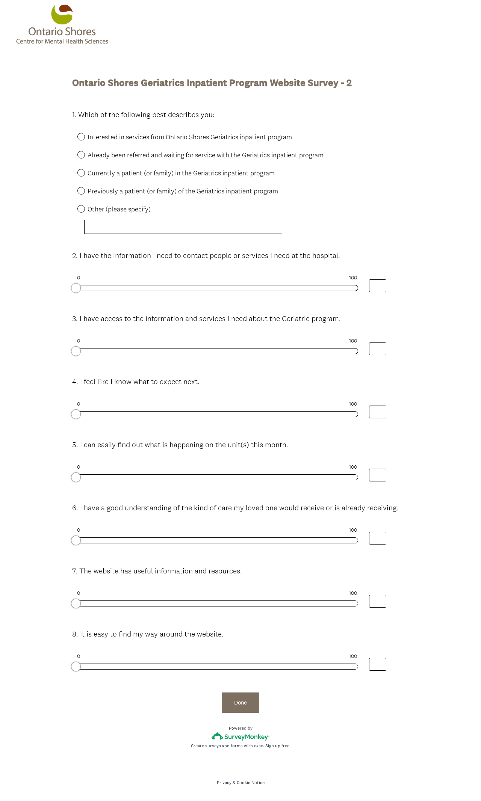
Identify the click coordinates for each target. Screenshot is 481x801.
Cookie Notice (251, 783)
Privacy (224, 783)
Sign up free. (277, 746)
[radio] (76, 136)
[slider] (76, 288)
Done (240, 702)
